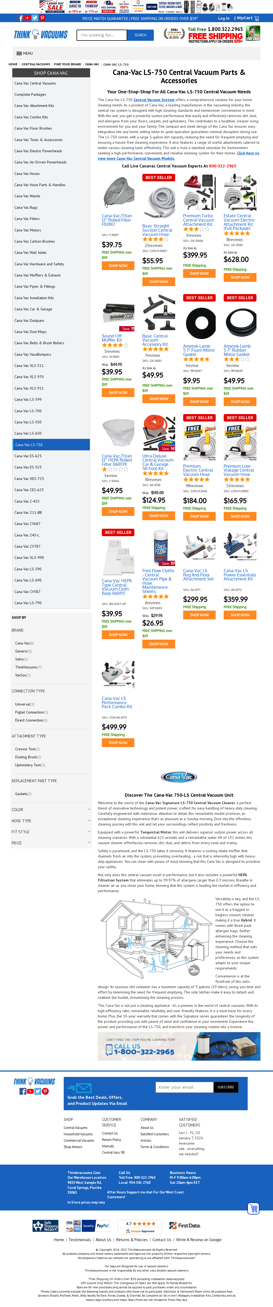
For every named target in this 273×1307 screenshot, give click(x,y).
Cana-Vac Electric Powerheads (38, 151)
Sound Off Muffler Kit (112, 338)
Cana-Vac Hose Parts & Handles (40, 184)
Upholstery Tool (30, 765)
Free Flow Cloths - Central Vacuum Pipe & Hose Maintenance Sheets (158, 581)
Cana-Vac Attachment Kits (34, 105)
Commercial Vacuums (79, 1140)
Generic (23, 651)
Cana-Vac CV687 (27, 523)
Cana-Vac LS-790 (28, 602)
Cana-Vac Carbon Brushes (34, 241)
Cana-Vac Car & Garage (33, 309)
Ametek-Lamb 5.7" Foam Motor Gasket (199, 350)
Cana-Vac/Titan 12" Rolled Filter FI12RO (117, 220)
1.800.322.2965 (224, 29)
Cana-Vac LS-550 (28, 422)
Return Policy (111, 1140)
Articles (145, 1140)
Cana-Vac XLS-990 (29, 557)
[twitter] (34, 17)
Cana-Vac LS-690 (28, 580)
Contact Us (110, 1133)
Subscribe (226, 1087)
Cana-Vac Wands (27, 196)
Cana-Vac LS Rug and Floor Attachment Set (198, 575)
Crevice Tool (27, 749)
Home (13, 64)
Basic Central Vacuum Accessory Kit (155, 340)
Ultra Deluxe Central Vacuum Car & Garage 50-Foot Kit (157, 462)
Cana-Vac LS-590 (28, 569)
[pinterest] (42, 17)
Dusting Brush (28, 757)
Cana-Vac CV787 (27, 546)
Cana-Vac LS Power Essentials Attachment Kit (240, 575)
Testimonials (80, 1239)
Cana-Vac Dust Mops (30, 331)
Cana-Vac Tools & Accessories (38, 139)
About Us (147, 1128)
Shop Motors (73, 1147)
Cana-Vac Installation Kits (34, 297)
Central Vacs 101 (113, 1152)
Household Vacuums (78, 1134)
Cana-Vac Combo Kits (31, 117)
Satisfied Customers (154, 1134)
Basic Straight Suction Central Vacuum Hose (157, 230)
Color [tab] (17, 809)
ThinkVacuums (28, 667)
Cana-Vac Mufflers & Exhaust (37, 275)
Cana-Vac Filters (27, 218)
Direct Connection (31, 720)
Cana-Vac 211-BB (28, 512)
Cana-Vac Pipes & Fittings (34, 286)
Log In (224, 18)
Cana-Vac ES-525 (28, 467)
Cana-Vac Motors (27, 230)
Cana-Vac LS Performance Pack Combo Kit (117, 702)
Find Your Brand (67, 64)
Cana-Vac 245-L (26, 535)
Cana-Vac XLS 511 (29, 365)
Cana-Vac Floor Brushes (33, 128)
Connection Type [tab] (28, 690)
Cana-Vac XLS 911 (29, 388)
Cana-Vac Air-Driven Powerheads (40, 162)
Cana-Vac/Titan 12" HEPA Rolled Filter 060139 (117, 460)
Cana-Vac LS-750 (29, 444)
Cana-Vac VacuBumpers (32, 354)
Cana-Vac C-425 (26, 501)
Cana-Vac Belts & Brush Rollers (39, 342)
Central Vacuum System (154, 99)
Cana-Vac (92, 64)
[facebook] (20, 17)
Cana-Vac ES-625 (28, 456)
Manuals (108, 1146)
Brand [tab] (17, 630)
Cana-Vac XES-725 (29, 478)
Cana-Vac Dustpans (29, 320)
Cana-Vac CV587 (27, 591)
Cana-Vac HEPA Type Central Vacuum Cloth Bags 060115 (117, 587)
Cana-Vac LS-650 (28, 433)
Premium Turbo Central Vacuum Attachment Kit (198, 220)
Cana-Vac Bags (26, 207)
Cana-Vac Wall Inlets (30, 252)
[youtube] (27, 17)
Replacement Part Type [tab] (34, 780)
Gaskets (23, 793)
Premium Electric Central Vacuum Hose (198, 470)
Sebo (21, 659)
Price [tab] (17, 842)
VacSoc (23, 675)
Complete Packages (30, 94)
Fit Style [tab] (21, 831)
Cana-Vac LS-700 (28, 410)
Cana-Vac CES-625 (29, 489)
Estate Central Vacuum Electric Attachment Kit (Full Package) (239, 222)
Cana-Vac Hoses (27, 173)
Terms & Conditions (154, 1147)
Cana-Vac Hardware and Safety (39, 264)
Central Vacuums (36, 64)
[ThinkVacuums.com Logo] (41, 34)
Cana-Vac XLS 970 (29, 376)
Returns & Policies (132, 1239)
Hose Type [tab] (21, 820)
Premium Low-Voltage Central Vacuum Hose (239, 470)
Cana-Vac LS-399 (28, 399)
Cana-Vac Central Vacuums (35, 83)
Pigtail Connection (31, 712)
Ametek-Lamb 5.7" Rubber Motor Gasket (237, 350)
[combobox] (102, 35)
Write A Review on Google (199, 1239)
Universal (24, 704)
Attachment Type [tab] (29, 736)
